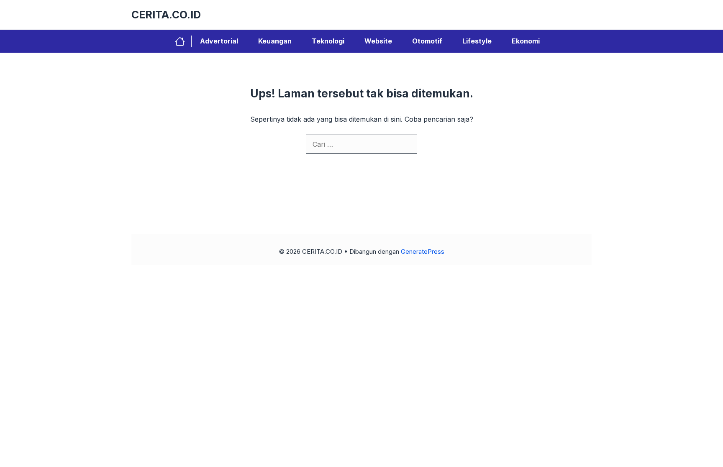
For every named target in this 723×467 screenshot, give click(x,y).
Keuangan (275, 41)
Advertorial (219, 41)
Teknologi (328, 41)
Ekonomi (526, 41)
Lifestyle (477, 41)
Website (378, 41)
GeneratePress (422, 251)
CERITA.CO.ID (166, 14)
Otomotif (427, 41)
